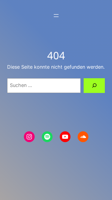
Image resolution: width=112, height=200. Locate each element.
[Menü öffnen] (56, 15)
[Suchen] (94, 85)
